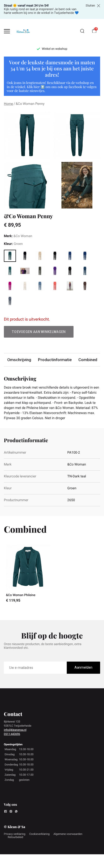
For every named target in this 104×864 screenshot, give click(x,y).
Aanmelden (83, 667)
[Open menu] (7, 31)
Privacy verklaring (14, 834)
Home (8, 104)
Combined (87, 359)
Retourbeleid (15, 837)
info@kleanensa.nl (15, 729)
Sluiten (90, 5)
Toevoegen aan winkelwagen (39, 332)
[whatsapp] (16, 812)
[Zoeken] (82, 31)
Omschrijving (19, 359)
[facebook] (5, 812)
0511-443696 (12, 734)
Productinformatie (55, 359)
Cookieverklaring (39, 834)
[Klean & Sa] (23, 31)
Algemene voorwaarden (67, 834)
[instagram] (11, 812)
